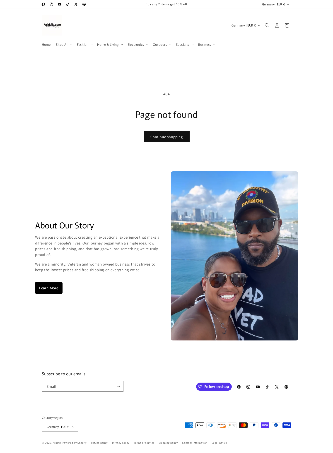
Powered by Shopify (75, 442)
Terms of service (144, 442)
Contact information (194, 442)
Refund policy (99, 442)
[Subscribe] (118, 386)
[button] (63, 44)
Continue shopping (166, 136)
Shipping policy (168, 442)
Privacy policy (120, 442)
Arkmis (57, 442)
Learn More (48, 287)
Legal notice (219, 442)
